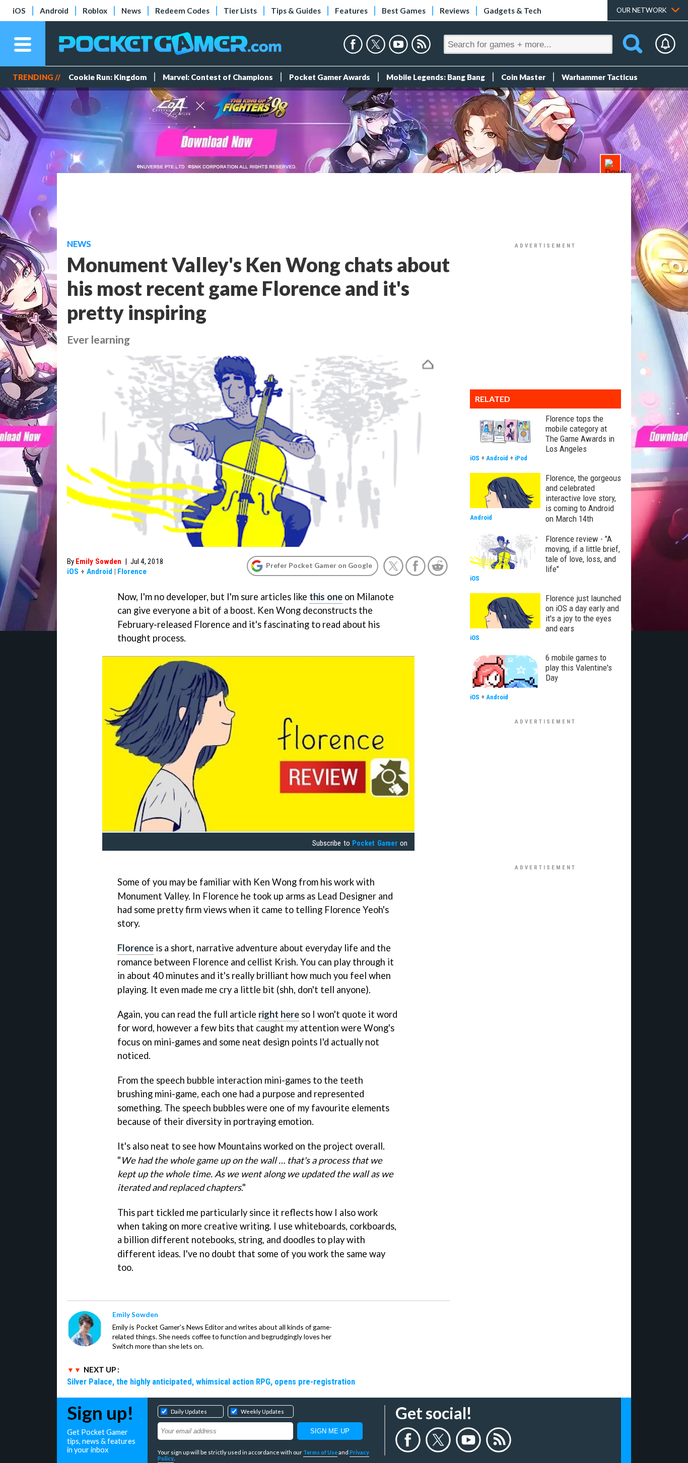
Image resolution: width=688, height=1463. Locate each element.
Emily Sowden (98, 561)
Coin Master (523, 77)
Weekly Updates (262, 1411)
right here (278, 1014)
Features (351, 10)
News (131, 10)
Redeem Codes (182, 10)
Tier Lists (240, 10)
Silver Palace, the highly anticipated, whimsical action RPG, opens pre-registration (211, 1381)
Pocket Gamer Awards (329, 77)
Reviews (454, 10)
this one (325, 596)
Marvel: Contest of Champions (218, 77)
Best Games (404, 10)
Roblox (95, 10)
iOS (19, 10)
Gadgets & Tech (512, 10)
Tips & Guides (296, 10)
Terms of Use (320, 1452)
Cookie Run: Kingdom (107, 77)
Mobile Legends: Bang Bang (435, 77)
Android (54, 10)
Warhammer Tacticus (600, 77)
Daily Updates (189, 1411)
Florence (132, 571)
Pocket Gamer (374, 843)
